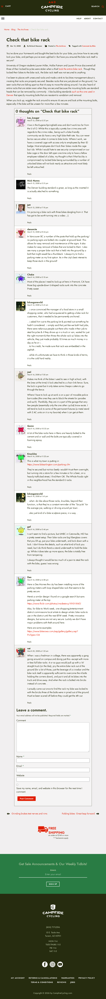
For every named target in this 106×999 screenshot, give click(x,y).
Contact (98, 18)
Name (20, 756)
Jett (29, 205)
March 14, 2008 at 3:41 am (37, 305)
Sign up (53, 884)
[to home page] (52, 6)
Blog (13, 29)
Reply (29, 174)
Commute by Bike (89, 46)
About (87, 18)
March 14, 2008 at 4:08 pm (37, 580)
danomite (32, 229)
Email (20, 766)
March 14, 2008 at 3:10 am (37, 277)
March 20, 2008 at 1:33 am (37, 651)
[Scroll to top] (4, 981)
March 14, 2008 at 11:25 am (38, 456)
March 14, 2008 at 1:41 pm (37, 496)
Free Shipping (56, 830)
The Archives (22, 29)
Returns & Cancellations (43, 978)
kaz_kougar (33, 118)
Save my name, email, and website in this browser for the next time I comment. (49, 790)
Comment (21, 720)
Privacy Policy (86, 978)
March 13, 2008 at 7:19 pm (37, 207)
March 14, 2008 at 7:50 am (37, 374)
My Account (18, 978)
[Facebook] (45, 964)
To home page (53, 910)
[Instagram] (52, 964)
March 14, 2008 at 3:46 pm (37, 529)
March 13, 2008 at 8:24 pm (37, 232)
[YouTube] (60, 964)
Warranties (67, 978)
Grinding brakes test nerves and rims (29, 813)
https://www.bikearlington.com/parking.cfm (48, 464)
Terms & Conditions (42, 982)
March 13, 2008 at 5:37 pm (37, 120)
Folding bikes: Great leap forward (78, 813)
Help (79, 18)
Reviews (61, 982)
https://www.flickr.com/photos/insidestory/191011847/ (54, 603)
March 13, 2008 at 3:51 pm (37, 183)
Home (6, 29)
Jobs (72, 982)
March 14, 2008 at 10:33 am (38, 428)
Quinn (30, 426)
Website (20, 775)
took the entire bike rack (70, 69)
